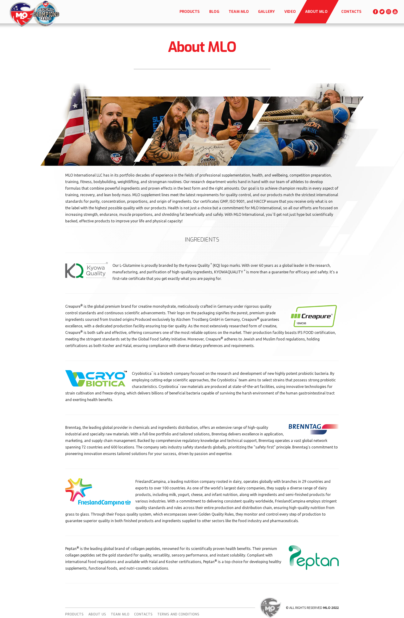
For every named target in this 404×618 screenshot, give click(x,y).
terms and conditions (178, 614)
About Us (97, 614)
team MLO (120, 614)
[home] (22, 14)
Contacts (143, 614)
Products (74, 614)
